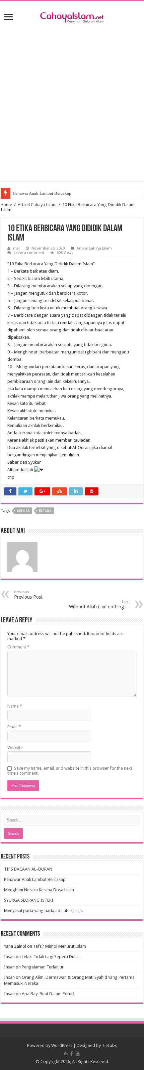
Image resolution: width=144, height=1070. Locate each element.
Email (14, 726)
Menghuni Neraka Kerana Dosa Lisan (39, 889)
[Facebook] (72, 1054)
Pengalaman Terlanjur (43, 966)
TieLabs (109, 1045)
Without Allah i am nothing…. (99, 604)
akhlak (23, 511)
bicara (45, 511)
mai (16, 248)
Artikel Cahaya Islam (37, 204)
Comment (18, 646)
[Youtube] (77, 1054)
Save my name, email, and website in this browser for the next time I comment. (69, 771)
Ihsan (9, 956)
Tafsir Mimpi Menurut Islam (59, 946)
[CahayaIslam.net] (72, 16)
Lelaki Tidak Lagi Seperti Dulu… (52, 956)
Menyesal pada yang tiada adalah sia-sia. (43, 910)
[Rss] (65, 1054)
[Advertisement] (72, 109)
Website (15, 747)
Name (14, 706)
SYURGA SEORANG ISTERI (28, 900)
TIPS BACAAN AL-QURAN (28, 869)
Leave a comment (29, 253)
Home (6, 204)
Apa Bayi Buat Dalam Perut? (48, 993)
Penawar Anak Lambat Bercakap (42, 193)
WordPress (61, 1045)
